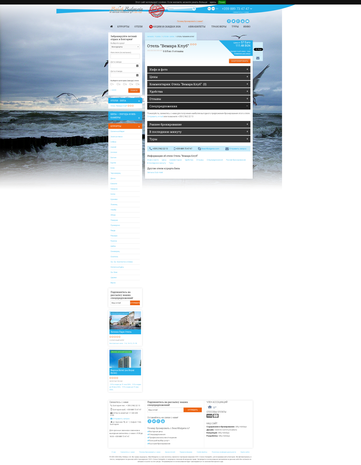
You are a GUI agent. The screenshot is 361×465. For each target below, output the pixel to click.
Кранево (114, 199)
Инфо (246, 26)
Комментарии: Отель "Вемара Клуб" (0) (177, 84)
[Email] (247, 21)
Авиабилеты (196, 26)
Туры (235, 26)
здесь (213, 2)
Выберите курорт (118, 43)
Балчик (113, 157)
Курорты (123, 26)
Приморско (115, 225)
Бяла (113, 168)
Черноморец (116, 173)
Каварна (114, 189)
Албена (113, 142)
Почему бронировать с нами (149, 452)
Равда (113, 230)
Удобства (156, 91)
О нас (114, 452)
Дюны (113, 178)
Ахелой (113, 147)
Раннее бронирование (165, 124)
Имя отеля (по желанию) (121, 52)
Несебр (113, 210)
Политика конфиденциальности (224, 452)
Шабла (113, 246)
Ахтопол (114, 152)
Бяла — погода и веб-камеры (123, 116)
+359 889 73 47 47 (236, 9)
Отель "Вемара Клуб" (119, 106)
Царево (114, 277)
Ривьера (114, 236)
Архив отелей (170, 452)
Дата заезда (116, 62)
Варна (113, 283)
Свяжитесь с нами (241, 12)
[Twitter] (233, 21)
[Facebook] (229, 21)
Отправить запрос (237, 149)
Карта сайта (245, 452)
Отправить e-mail (155, 116)
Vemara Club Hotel (155, 172)
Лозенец (114, 204)
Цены (153, 77)
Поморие (114, 220)
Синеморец (115, 251)
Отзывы (155, 99)
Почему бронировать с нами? (190, 21)
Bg (209, 9)
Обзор (113, 215)
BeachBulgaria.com (210, 149)
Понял (222, 2)
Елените (114, 184)
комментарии (176, 160)
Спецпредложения (163, 106)
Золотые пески (117, 137)
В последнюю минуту (165, 132)
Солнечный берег (118, 131)
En (213, 9)
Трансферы (218, 26)
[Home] (111, 26)
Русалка (114, 241)
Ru (217, 9)
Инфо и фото (158, 69)
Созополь (114, 257)
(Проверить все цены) (242, 53)
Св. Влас (114, 272)
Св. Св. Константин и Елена (122, 262)
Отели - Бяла (118, 100)
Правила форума (186, 452)
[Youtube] (243, 21)
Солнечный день (117, 267)
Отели (138, 26)
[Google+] (238, 21)
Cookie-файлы (202, 452)
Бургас (113, 163)
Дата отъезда (116, 71)
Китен (113, 194)
